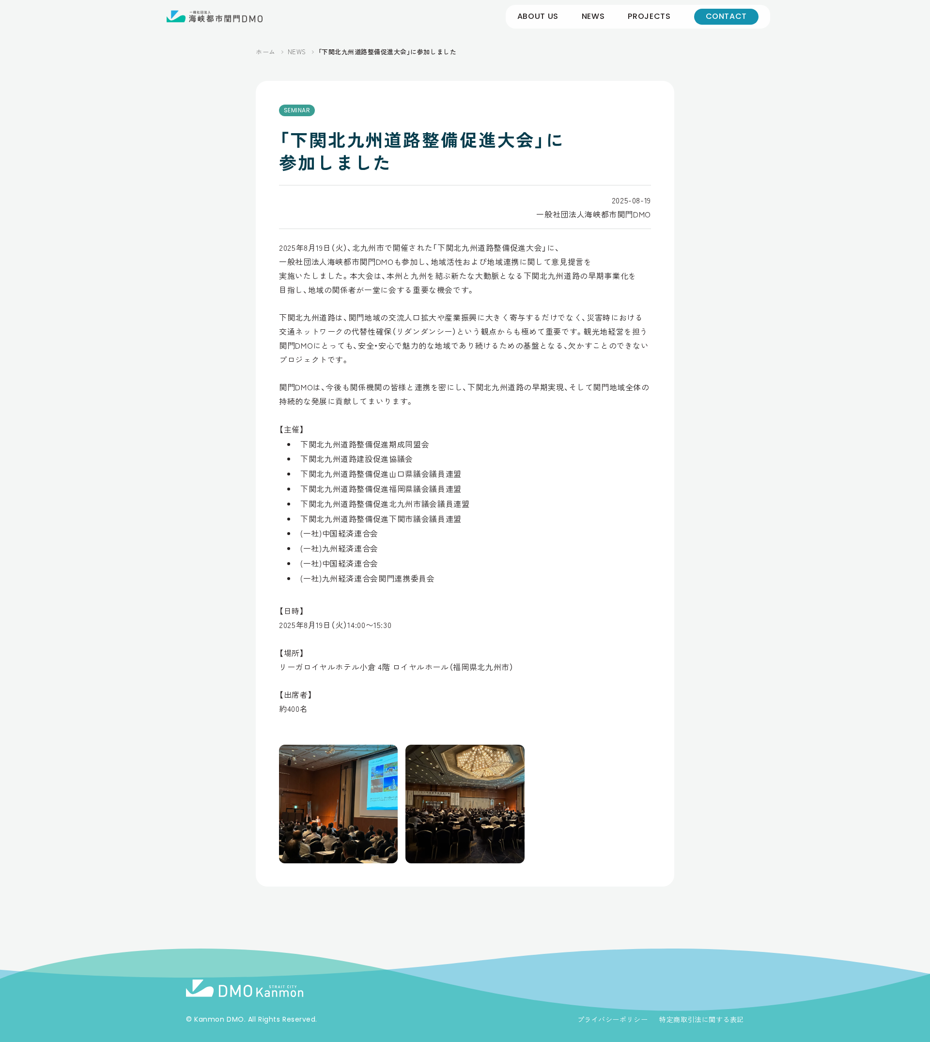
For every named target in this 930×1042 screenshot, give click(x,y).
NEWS (593, 16)
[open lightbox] (338, 804)
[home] (214, 16)
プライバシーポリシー (612, 1019)
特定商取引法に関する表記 (701, 1019)
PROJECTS (649, 16)
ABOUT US (537, 16)
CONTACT (726, 16)
